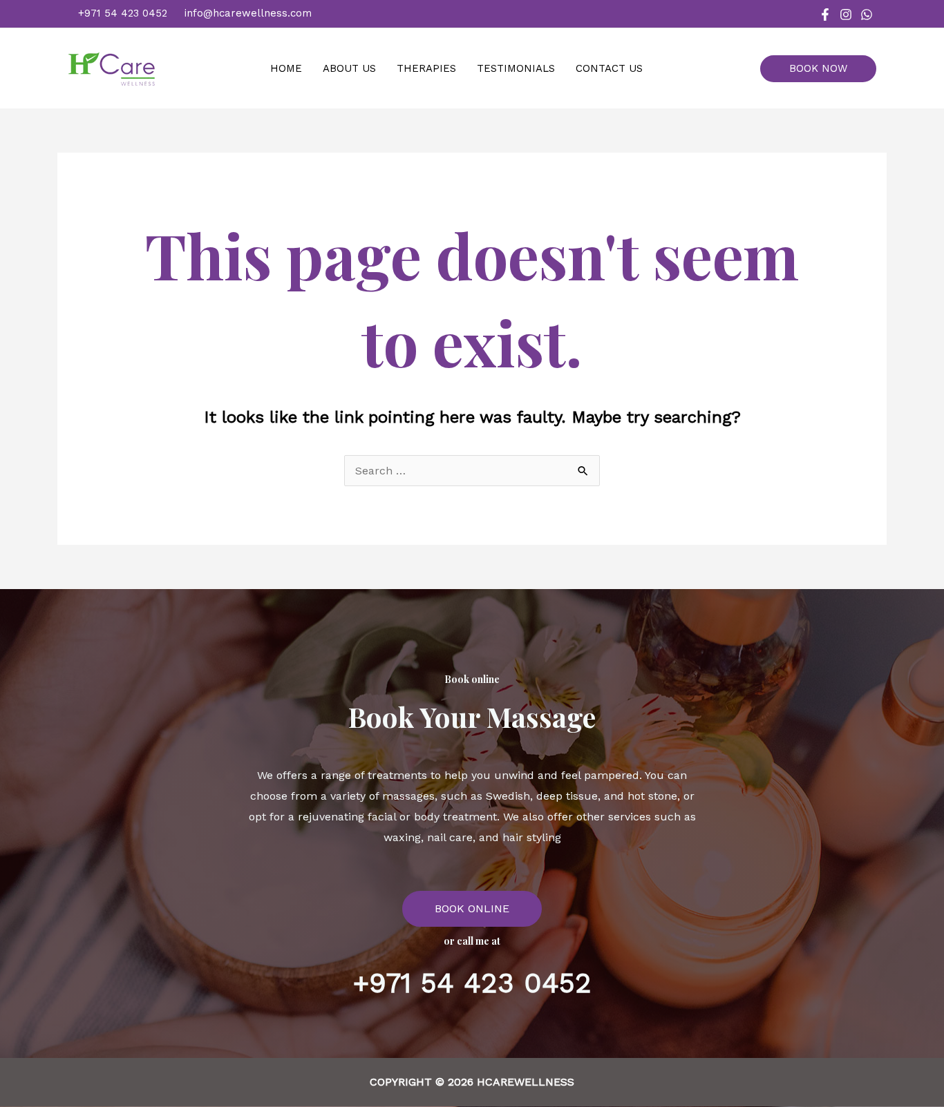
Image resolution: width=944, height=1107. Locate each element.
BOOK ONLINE (472, 908)
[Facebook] (825, 14)
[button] (823, 68)
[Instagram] (846, 14)
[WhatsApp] (866, 14)
